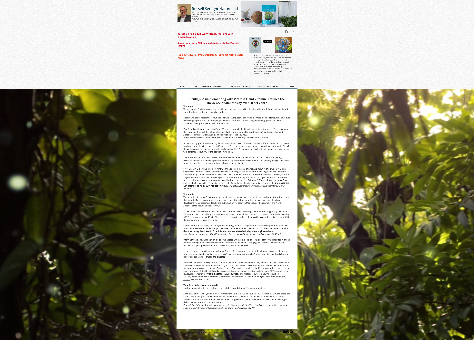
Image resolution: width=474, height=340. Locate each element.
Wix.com (220, 332)
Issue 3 (186, 279)
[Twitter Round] (287, 331)
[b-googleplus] (291, 331)
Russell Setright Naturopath (215, 8)
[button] (269, 14)
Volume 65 (280, 276)
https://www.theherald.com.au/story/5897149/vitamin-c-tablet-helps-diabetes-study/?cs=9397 (226, 137)
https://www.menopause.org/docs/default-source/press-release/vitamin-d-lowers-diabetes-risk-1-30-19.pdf (232, 234)
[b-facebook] (284, 331)
